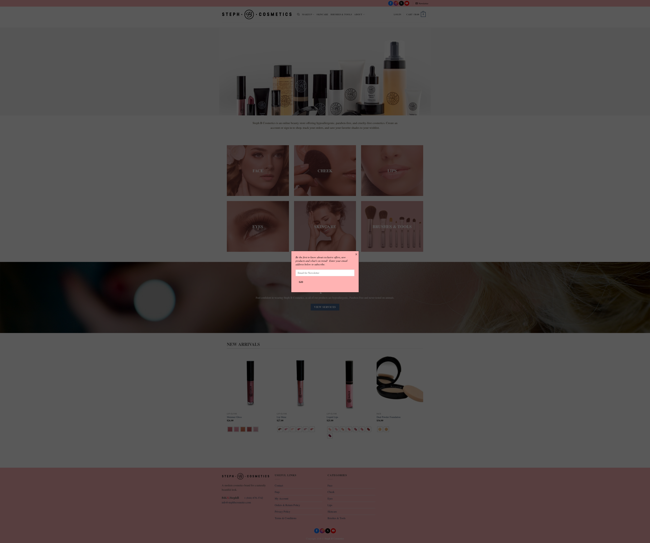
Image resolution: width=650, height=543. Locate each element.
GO (301, 282)
